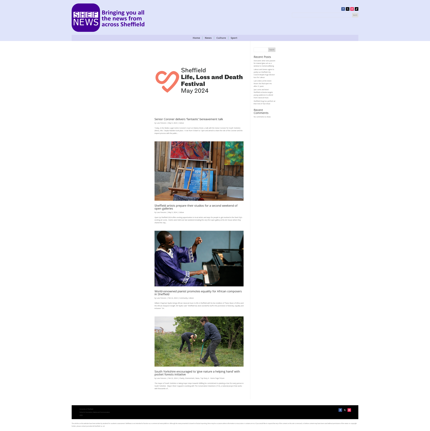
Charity (181, 378)
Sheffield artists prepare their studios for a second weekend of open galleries (196, 207)
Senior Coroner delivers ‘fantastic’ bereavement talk (189, 119)
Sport (234, 38)
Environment (189, 378)
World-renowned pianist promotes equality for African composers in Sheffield (198, 292)
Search (271, 50)
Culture (221, 38)
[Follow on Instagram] (352, 9)
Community (183, 298)
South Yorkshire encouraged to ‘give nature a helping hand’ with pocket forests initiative (197, 372)
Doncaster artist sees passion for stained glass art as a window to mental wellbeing (264, 63)
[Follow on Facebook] (343, 9)
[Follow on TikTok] (356, 9)
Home (196, 38)
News (208, 38)
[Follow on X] (347, 9)
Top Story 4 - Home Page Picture (212, 378)
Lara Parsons (161, 123)
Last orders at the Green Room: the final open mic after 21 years (263, 83)
